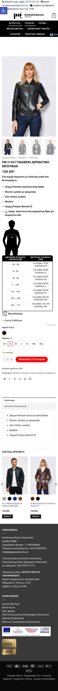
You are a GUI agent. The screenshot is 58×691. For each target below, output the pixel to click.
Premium (22, 158)
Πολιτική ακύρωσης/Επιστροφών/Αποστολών (25, 614)
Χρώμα (5, 327)
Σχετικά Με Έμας (11, 604)
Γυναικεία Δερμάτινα (37, 373)
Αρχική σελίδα (8, 158)
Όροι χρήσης (8, 611)
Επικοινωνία (8, 607)
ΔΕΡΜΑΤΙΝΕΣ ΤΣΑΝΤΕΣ (38, 29)
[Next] (51, 97)
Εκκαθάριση (51, 325)
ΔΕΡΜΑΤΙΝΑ (14, 23)
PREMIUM (29, 23)
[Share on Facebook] (9, 379)
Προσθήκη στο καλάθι (31, 359)
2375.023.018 (32, 1)
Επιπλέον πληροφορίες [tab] (15, 406)
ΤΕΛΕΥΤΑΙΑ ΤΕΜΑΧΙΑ (35, 34)
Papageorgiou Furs (32, 676)
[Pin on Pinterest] (25, 379)
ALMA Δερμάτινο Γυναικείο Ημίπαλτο (42, 504)
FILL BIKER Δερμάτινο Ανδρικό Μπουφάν (12, 504)
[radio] (4, 333)
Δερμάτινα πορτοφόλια (44, 679)
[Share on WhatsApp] (4, 379)
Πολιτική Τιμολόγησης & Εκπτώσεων (21, 622)
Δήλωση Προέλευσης (13, 618)
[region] (27, 283)
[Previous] (6, 97)
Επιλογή (7, 516)
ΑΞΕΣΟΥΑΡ (15, 34)
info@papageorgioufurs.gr (15, 5)
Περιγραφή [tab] (9, 400)
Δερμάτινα (51, 373)
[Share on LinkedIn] (30, 379)
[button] (3, 10)
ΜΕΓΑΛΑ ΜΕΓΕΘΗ (15, 29)
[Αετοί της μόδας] (9, 646)
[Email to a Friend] (20, 379)
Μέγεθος (6, 338)
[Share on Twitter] (15, 379)
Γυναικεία (33, 158)
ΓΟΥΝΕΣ (42, 23)
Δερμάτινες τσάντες (23, 679)
